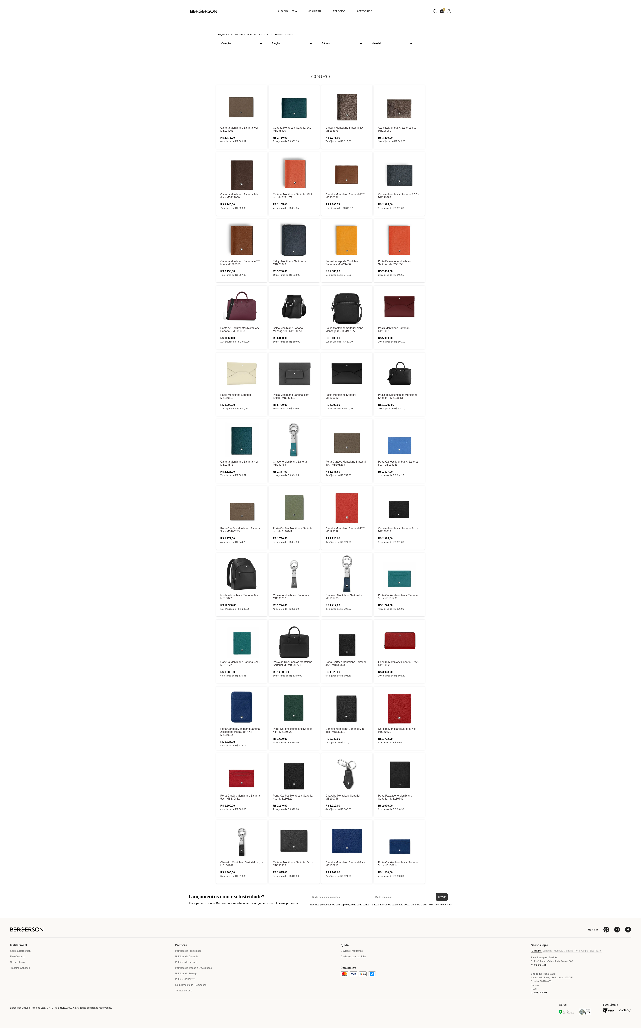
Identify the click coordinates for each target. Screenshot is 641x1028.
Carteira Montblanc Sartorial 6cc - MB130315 (292, 864)
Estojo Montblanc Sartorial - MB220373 (289, 263)
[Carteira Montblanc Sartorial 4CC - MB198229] (347, 507)
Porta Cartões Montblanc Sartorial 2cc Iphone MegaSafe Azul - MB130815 (240, 731)
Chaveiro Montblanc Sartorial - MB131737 (291, 597)
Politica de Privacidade (440, 904)
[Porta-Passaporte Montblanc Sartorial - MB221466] (347, 239)
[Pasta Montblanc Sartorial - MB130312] (242, 373)
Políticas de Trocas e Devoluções (193, 967)
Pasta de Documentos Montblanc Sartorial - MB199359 (240, 329)
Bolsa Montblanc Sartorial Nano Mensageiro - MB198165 (344, 329)
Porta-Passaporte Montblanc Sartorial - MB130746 (395, 797)
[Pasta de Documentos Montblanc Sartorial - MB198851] (399, 373)
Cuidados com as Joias (353, 956)
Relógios (339, 11)
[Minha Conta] (449, 11)
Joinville (568, 950)
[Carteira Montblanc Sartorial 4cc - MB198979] (347, 106)
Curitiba (536, 950)
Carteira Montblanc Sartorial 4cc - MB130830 (398, 730)
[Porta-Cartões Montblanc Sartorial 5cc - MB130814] (399, 841)
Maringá (558, 950)
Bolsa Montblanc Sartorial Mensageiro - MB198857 (288, 329)
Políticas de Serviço (186, 962)
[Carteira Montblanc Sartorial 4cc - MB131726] (242, 640)
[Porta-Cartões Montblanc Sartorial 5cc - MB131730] (399, 573)
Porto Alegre (581, 950)
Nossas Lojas (17, 962)
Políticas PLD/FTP (185, 979)
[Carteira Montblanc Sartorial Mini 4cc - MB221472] (294, 173)
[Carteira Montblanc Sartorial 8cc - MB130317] (399, 507)
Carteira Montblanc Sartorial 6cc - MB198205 (240, 129)
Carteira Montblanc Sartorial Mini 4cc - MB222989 (239, 196)
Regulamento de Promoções (190, 984)
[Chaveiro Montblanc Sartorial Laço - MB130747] (242, 841)
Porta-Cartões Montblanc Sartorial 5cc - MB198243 (240, 530)
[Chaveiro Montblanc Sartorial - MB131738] (294, 440)
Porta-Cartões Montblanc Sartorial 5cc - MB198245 (398, 463)
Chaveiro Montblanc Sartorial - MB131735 (344, 597)
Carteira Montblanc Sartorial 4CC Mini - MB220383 (240, 263)
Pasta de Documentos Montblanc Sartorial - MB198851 (397, 396)
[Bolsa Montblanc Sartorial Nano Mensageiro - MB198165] (347, 306)
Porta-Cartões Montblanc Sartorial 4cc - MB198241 (293, 530)
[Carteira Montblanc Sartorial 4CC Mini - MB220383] (242, 239)
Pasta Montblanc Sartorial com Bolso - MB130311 (291, 396)
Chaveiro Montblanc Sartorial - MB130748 (344, 797)
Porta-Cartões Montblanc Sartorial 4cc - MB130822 (293, 730)
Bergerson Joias (225, 34)
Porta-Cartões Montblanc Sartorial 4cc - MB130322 (293, 797)
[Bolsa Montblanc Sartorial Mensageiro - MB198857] (294, 306)
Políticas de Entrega (186, 973)
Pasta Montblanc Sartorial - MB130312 (236, 396)
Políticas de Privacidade (188, 950)
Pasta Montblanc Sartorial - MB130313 (394, 329)
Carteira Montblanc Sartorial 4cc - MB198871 (240, 463)
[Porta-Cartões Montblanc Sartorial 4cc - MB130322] (294, 774)
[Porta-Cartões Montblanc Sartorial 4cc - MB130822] (294, 707)
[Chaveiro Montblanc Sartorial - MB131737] (294, 573)
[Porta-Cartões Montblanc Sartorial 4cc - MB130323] (347, 640)
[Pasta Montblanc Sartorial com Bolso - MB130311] (294, 373)
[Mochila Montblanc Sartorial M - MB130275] (242, 573)
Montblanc (252, 34)
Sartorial (289, 34)
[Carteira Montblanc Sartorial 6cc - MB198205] (242, 106)
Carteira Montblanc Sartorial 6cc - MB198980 (398, 129)
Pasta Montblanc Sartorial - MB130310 (342, 396)
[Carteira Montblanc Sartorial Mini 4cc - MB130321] (347, 707)
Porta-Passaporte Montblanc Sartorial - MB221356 (395, 263)
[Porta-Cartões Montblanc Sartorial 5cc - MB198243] (242, 507)
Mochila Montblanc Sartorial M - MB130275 (239, 597)
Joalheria (314, 11)
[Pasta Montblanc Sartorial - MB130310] (347, 373)
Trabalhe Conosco (20, 967)
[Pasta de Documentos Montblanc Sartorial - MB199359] (242, 306)
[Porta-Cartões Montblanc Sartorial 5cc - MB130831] (242, 774)
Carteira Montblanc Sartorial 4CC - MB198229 (346, 530)
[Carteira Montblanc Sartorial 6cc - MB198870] (294, 106)
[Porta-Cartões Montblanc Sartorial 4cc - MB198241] (294, 507)
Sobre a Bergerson (20, 950)
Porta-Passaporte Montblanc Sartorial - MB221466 (342, 263)
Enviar (442, 896)
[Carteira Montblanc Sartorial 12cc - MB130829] (399, 640)
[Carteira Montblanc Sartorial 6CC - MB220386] (347, 173)
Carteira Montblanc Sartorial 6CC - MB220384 (398, 196)
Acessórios (364, 11)
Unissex (279, 34)
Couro (262, 34)
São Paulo (595, 950)
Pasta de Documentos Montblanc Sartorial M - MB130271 (292, 663)
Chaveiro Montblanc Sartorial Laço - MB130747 (241, 864)
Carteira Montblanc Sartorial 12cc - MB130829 (398, 663)
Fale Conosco (17, 956)
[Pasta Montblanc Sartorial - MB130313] (399, 306)
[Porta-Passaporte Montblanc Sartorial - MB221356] (399, 239)
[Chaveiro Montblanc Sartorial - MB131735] (347, 573)
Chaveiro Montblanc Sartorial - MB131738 (291, 463)
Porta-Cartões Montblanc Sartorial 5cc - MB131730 (398, 597)
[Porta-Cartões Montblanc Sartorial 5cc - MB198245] (399, 440)
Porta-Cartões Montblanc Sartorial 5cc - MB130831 (240, 797)
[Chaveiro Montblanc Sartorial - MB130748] (347, 774)
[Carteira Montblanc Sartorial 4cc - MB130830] (399, 707)
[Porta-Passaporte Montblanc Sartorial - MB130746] (399, 774)
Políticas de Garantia (186, 956)
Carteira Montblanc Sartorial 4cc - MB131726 (240, 663)
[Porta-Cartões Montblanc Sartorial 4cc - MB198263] (347, 440)
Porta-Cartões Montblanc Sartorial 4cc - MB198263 (346, 463)
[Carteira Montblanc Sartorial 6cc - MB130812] (347, 841)
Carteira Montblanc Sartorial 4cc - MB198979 (345, 129)
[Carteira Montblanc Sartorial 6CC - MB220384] (399, 173)
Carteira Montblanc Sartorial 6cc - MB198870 (292, 129)
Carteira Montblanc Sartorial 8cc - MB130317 (398, 530)
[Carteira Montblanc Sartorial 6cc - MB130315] (294, 841)
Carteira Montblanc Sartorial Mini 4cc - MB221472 (292, 196)
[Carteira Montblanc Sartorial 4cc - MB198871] (242, 440)
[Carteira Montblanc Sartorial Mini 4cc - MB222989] (242, 173)
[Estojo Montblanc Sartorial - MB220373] (294, 239)
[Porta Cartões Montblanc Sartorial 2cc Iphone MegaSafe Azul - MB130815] (242, 707)
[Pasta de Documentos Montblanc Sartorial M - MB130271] (294, 640)
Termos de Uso (183, 990)
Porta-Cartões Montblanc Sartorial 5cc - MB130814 (398, 864)
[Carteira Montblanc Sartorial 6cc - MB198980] (399, 106)
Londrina (547, 950)
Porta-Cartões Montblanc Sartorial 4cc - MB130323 (346, 663)
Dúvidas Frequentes (352, 950)
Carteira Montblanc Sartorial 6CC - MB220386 (346, 196)
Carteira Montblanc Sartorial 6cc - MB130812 (345, 864)
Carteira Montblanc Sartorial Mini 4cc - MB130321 (345, 730)
